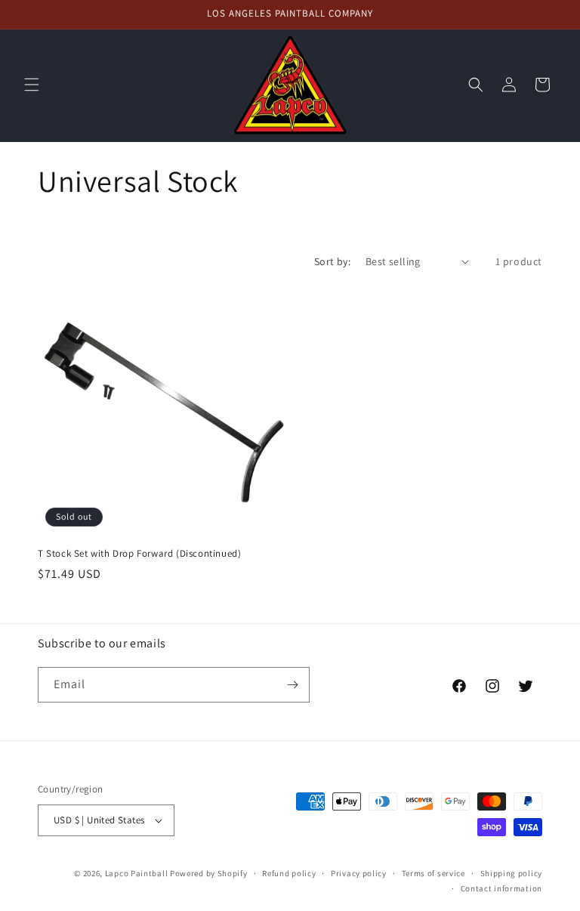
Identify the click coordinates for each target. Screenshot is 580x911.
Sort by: (332, 261)
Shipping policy (511, 873)
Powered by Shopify (209, 873)
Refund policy (289, 873)
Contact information (501, 888)
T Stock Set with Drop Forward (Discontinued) (139, 554)
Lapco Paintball (136, 873)
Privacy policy (359, 873)
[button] (31, 84)
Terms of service (433, 873)
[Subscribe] (292, 685)
